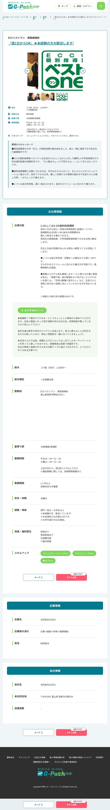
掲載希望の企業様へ (41, 762)
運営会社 (10, 757)
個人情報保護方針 (57, 757)
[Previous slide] (27, 71)
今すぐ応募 (71, 577)
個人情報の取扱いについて (80, 757)
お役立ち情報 (39, 757)
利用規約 (99, 757)
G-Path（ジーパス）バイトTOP (15, 18)
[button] (34, 97)
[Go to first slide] (82, 71)
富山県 (35, 18)
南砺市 (45, 18)
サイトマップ (24, 757)
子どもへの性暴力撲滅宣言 (65, 762)
